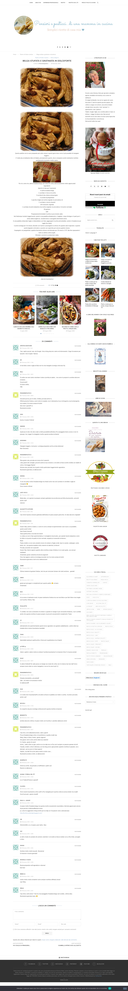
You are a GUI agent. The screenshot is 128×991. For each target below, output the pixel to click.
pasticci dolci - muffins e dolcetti (95, 638)
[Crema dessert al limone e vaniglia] (108, 273)
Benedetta (23, 715)
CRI (21, 819)
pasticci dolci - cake (92, 635)
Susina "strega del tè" (27, 774)
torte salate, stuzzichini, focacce (95, 665)
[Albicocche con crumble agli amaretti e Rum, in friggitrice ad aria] (24, 309)
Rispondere (78, 346)
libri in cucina (90, 609)
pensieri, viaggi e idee (92, 650)
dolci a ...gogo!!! (25, 800)
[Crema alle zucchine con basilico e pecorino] (47, 309)
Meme (98, 609)
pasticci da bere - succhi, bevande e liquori (98, 623)
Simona (22, 476)
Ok (110, 988)
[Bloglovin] (70, 47)
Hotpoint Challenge (92, 591)
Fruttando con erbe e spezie (94, 588)
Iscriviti (100, 204)
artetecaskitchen (26, 346)
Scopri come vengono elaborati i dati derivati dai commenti (59, 940)
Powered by (89, 207)
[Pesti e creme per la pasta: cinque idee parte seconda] (92, 273)
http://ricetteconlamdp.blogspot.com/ (31, 813)
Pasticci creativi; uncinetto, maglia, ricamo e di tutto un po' (99, 620)
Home (31, 2)
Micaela (22, 703)
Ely (21, 360)
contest (105, 582)
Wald (109, 665)
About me (38, 2)
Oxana (22, 845)
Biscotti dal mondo (91, 579)
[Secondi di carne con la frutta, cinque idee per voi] (70, 309)
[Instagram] (62, 47)
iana (21, 414)
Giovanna (23, 440)
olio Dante (89, 612)
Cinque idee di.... (104, 579)
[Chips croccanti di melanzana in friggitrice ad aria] (108, 250)
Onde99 (22, 426)
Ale (21, 831)
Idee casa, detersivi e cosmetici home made (98, 594)
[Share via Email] (57, 285)
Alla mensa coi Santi (92, 576)
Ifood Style (96, 597)
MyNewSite (98, 976)
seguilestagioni (108, 656)
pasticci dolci (109, 626)
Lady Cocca (23, 492)
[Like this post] (50, 285)
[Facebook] (57, 47)
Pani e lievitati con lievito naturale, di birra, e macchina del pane (99, 616)
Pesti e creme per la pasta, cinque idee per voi (107, 305)
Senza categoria (91, 659)
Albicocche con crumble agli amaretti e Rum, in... (23, 327)
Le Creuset (89, 606)
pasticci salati (105, 641)
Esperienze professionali (50, 2)
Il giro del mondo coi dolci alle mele (96, 600)
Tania (22, 634)
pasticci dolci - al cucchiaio (94, 629)
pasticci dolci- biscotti (92, 632)
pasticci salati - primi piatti (93, 644)
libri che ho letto (100, 606)
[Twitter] (60, 47)
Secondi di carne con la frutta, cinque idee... (70, 327)
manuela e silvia (25, 860)
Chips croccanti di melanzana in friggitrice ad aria (106, 261)
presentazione (104, 653)
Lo (21, 620)
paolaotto (23, 606)
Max (21, 592)
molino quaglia (107, 609)
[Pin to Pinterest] (55, 285)
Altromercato (105, 576)
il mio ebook (89, 603)
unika (22, 577)
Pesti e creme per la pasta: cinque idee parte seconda (91, 283)
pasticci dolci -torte (92, 641)
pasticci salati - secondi (93, 647)
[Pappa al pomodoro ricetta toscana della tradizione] (92, 250)
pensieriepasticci (43, 63)
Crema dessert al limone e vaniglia (106, 282)
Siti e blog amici (90, 689)
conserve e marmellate (93, 582)
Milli (21, 372)
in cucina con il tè (101, 603)
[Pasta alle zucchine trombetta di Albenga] (92, 295)
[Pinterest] (65, 47)
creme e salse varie (91, 585)
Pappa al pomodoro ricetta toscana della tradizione (91, 261)
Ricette (63, 2)
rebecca (22, 874)
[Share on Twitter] (53, 285)
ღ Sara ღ (23, 646)
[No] (125, 989)
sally (21, 658)
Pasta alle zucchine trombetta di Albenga (91, 305)
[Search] (98, 2)
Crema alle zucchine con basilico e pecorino (47, 327)
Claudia (22, 786)
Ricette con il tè (73, 2)
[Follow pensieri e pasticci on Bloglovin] (92, 677)
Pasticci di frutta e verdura (26, 54)
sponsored (102, 659)
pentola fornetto (91, 653)
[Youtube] (67, 47)
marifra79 (23, 760)
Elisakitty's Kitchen (26, 509)
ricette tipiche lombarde (93, 656)
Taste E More (90, 662)
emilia (22, 888)
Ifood (88, 597)
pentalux (103, 650)
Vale (21, 689)
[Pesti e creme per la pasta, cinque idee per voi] (108, 295)
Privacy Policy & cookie (89, 2)
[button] (15, 314)
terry (22, 566)
